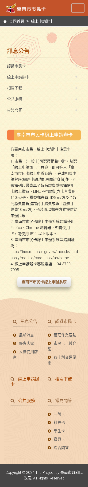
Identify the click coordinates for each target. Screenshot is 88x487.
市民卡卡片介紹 (62, 346)
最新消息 (26, 335)
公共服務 (14, 99)
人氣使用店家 (25, 355)
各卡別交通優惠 (62, 360)
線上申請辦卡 (18, 77)
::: (11, 21)
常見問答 (14, 110)
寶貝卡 (59, 439)
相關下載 (14, 88)
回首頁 (18, 21)
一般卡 (59, 414)
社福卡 (59, 422)
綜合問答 (61, 448)
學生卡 (59, 431)
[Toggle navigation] (77, 8)
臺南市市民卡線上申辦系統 (44, 282)
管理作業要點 (64, 335)
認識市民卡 (16, 66)
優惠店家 (26, 343)
